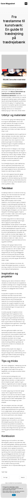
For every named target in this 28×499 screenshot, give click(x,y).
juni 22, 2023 (17, 71)
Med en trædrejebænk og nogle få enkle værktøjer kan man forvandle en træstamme (13, 93)
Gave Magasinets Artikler (6, 71)
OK (14, 495)
